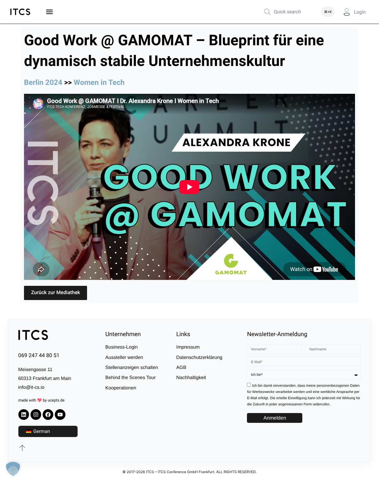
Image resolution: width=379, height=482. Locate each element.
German (41, 431)
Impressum (188, 347)
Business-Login (121, 347)
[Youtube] (60, 414)
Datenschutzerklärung (199, 357)
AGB (181, 367)
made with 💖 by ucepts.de (41, 400)
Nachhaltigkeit (191, 377)
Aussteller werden (124, 357)
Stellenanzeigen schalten (131, 367)
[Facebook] (48, 414)
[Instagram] (35, 414)
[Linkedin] (23, 414)
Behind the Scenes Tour (130, 377)
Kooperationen (120, 388)
